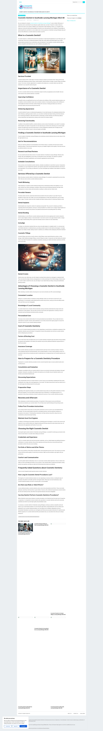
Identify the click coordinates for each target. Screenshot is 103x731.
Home (20, 2)
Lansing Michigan (22, 15)
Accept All (23, 726)
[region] (15, 722)
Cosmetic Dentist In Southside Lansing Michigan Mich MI (29, 516)
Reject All (15, 726)
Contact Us (75, 713)
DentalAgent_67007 (21, 20)
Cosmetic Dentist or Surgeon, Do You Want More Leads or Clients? (34, 11)
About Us (69, 713)
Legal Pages (82, 713)
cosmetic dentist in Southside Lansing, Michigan (40, 23)
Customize (8, 726)
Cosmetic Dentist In (26, 713)
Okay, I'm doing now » (71, 20)
